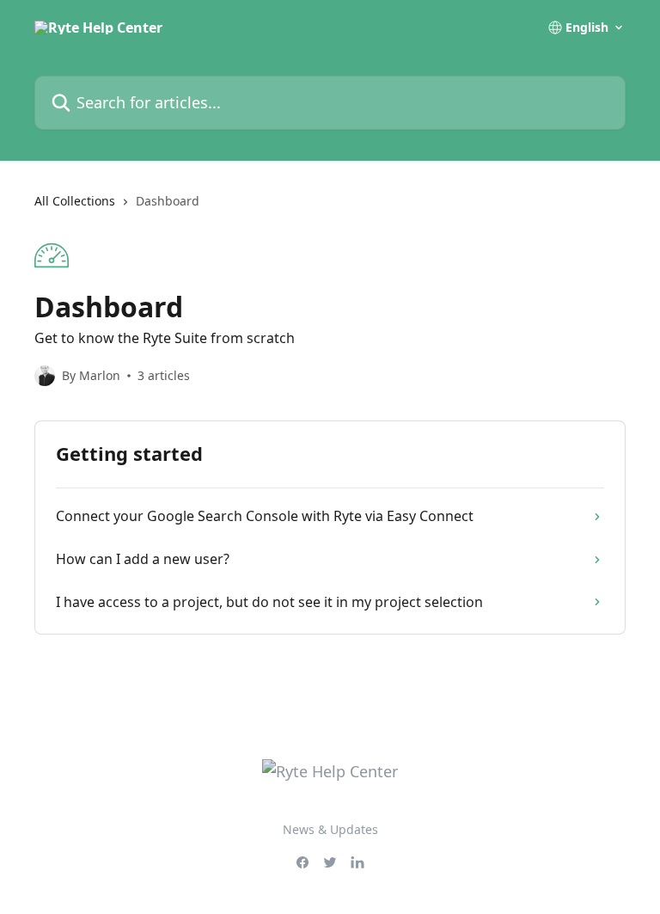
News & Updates (330, 829)
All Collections (74, 201)
